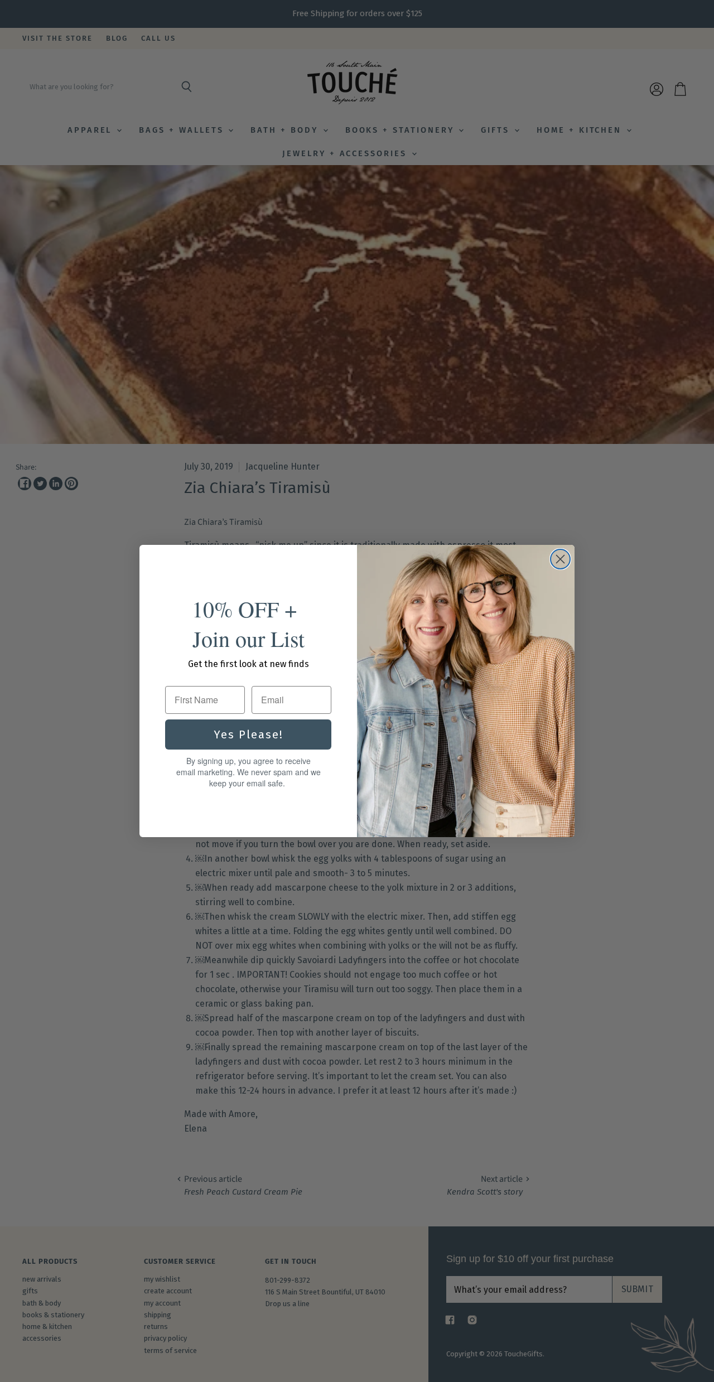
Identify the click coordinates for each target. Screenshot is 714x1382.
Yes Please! (248, 734)
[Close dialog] (560, 559)
